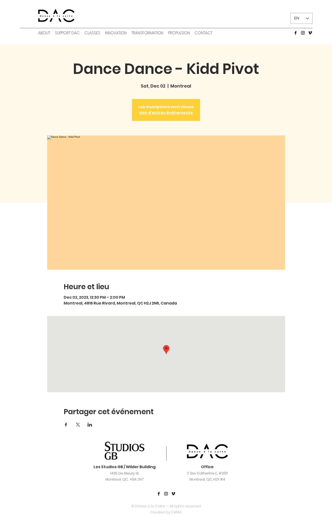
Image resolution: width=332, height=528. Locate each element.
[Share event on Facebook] (66, 425)
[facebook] (295, 32)
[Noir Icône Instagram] (166, 493)
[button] (44, 33)
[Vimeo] (310, 32)
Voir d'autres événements (166, 113)
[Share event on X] (78, 425)
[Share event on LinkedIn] (89, 425)
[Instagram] (302, 32)
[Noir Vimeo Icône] (173, 493)
